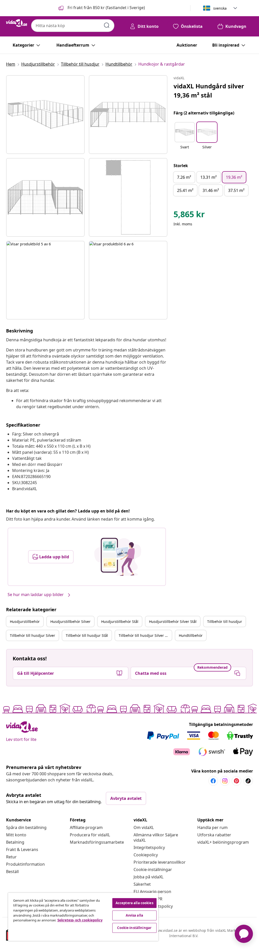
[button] (101, 8)
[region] (83, 917)
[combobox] (72, 25)
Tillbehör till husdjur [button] (224, 621)
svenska (220, 8)
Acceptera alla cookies (134, 903)
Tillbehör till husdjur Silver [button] (32, 635)
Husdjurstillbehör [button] (25, 621)
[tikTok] (248, 780)
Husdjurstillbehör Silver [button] (70, 621)
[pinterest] (236, 780)
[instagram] (224, 780)
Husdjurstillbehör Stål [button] (119, 621)
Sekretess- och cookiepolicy (79, 920)
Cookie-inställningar (153, 869)
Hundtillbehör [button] (191, 635)
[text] (189, 215)
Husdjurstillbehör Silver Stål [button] (173, 621)
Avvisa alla (134, 915)
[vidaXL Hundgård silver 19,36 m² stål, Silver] (45, 114)
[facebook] (213, 780)
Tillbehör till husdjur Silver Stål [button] (145, 635)
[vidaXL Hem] (16, 23)
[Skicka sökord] (107, 25)
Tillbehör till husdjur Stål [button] (87, 635)
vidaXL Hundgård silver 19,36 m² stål (209, 90)
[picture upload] (118, 556)
